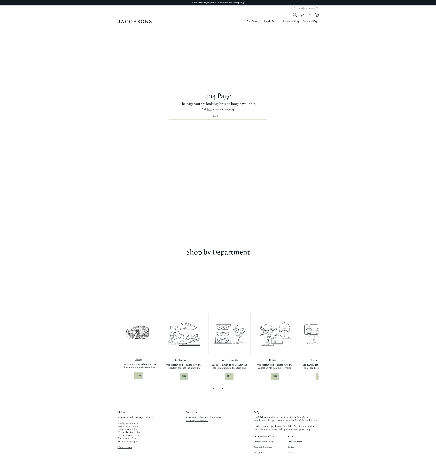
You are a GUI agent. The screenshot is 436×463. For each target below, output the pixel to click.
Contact (291, 447)
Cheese (138, 359)
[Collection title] (184, 334)
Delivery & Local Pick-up (264, 436)
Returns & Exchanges (263, 447)
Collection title (184, 360)
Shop (138, 375)
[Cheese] (139, 334)
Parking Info (259, 452)
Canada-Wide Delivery (263, 442)
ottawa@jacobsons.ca (197, 420)
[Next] (222, 388)
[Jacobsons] (135, 21)
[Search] (295, 14)
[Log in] (316, 14)
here (209, 109)
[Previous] (214, 388)
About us (291, 436)
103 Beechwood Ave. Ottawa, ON (304, 8)
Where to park (125, 447)
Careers (291, 452)
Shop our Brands (295, 442)
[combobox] (218, 116)
